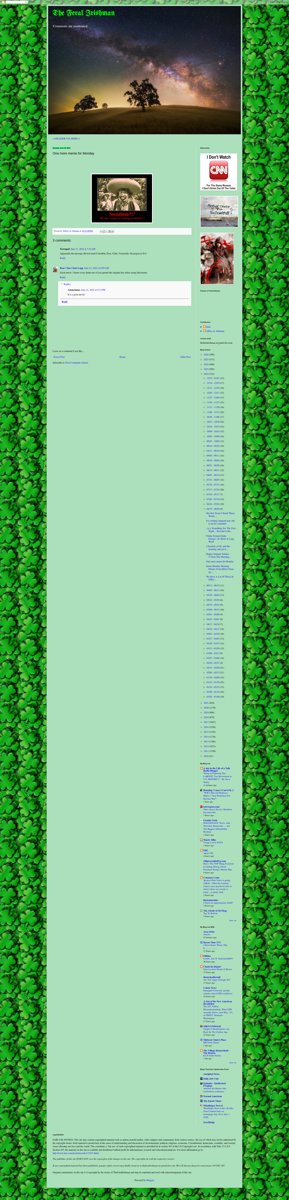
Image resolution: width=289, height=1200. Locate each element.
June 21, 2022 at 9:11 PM (93, 289)
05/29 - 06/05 (213, 594)
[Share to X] (107, 231)
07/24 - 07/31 (213, 484)
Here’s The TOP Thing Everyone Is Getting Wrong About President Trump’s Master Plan (218, 866)
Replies (67, 284)
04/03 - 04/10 (213, 633)
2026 (206, 354)
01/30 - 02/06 (213, 677)
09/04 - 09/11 (213, 455)
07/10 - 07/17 (213, 494)
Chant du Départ (212, 966)
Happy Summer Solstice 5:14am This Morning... (218, 555)
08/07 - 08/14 (213, 474)
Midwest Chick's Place (214, 1039)
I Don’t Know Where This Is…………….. (215, 946)
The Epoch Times (212, 1101)
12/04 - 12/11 (213, 392)
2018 (206, 717)
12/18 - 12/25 (213, 382)
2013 (206, 741)
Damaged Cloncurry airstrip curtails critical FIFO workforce (217, 992)
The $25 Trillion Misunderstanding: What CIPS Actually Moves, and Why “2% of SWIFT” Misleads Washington (218, 1012)
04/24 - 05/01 (213, 619)
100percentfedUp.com (214, 861)
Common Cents (211, 877)
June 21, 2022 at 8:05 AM (96, 268)
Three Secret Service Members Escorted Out (217, 811)
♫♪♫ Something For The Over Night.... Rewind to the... (221, 530)
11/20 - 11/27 (213, 402)
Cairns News (209, 987)
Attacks (206, 934)
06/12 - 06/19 (213, 585)
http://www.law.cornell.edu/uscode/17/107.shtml (76, 1153)
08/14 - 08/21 (213, 470)
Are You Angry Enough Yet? (216, 979)
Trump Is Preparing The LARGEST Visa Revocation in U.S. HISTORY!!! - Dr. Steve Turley (217, 778)
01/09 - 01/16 (213, 691)
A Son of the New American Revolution (217, 1002)
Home (122, 356)
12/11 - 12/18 (213, 387)
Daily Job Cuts (211, 1078)
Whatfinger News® (213, 1105)
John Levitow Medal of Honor (217, 969)
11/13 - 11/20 (213, 407)
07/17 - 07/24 (213, 489)
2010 (206, 756)
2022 (206, 373)
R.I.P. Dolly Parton (212, 1055)
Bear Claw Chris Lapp (71, 268)
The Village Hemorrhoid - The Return (216, 1052)
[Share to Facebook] (109, 231)
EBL (205, 850)
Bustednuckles (210, 900)
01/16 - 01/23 (213, 687)
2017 (206, 722)
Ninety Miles (209, 839)
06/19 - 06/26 (213, 508)
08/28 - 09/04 (213, 460)
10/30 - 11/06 (213, 416)
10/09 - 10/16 (213, 431)
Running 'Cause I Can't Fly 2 (218, 790)
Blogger (150, 1180)
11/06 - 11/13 (213, 412)
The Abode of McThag (215, 910)
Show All (232, 920)
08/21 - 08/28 (213, 465)
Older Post (185, 356)
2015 (206, 731)
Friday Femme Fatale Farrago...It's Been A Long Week (220, 538)
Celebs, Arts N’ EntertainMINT (218, 958)
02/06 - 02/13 (213, 672)
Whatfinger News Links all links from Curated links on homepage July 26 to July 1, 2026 (218, 1112)
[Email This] (101, 231)
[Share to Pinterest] (112, 231)
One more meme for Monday (220, 561)
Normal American (212, 1096)
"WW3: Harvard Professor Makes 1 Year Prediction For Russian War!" (216, 795)
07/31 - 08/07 (213, 479)
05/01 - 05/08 (213, 614)
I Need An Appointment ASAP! (218, 902)
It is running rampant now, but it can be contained (220, 522)
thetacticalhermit (212, 977)
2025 (206, 359)
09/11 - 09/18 (213, 450)
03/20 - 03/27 (213, 643)
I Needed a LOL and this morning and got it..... (218, 548)
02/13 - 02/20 (213, 667)
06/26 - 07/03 (213, 503)
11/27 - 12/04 (213, 397)
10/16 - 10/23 (213, 426)
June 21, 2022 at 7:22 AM (83, 248)
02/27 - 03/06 (213, 657)
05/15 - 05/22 (213, 604)
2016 (206, 727)
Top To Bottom (210, 913)
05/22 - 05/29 (213, 599)
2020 (206, 707)
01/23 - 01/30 (213, 682)
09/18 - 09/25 (213, 445)
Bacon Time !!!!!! (212, 942)
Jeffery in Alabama (215, 331)
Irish (208, 326)
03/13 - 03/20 (213, 648)
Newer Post (59, 356)
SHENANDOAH (212, 1026)
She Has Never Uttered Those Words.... (220, 514)
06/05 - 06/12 (213, 590)
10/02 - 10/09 (213, 436)
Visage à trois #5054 (213, 842)
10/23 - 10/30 (213, 421)
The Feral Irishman (84, 13)
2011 (206, 751)
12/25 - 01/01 (213, 378)
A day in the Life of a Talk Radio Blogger (216, 769)
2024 (206, 364)
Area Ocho (208, 931)
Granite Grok (210, 820)
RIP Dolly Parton (211, 1042)
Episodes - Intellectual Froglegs (214, 1084)
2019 (206, 712)
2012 (206, 746)
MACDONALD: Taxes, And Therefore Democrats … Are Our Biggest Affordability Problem (216, 827)
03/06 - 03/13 (213, 653)
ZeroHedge (209, 1122)
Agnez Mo (208, 852)
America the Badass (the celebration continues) (214, 1090)
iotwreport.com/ (211, 806)
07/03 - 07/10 (213, 499)
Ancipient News (211, 1074)
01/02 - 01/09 (213, 696)
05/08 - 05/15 (213, 609)
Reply (63, 257)
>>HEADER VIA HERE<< (66, 138)
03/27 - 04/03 (213, 638)
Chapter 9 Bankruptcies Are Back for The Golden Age (216, 1030)
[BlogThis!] (104, 231)
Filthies (207, 956)
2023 (206, 369)
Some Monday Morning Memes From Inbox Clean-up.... (220, 568)
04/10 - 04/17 (213, 628)
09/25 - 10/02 (213, 441)
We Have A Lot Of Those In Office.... (219, 578)
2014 (206, 736)
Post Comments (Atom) (77, 362)
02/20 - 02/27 (213, 662)
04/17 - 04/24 (213, 624)
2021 (206, 702)
